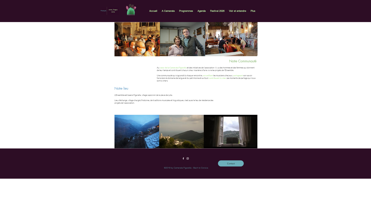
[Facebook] (183, 158)
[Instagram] (187, 158)
